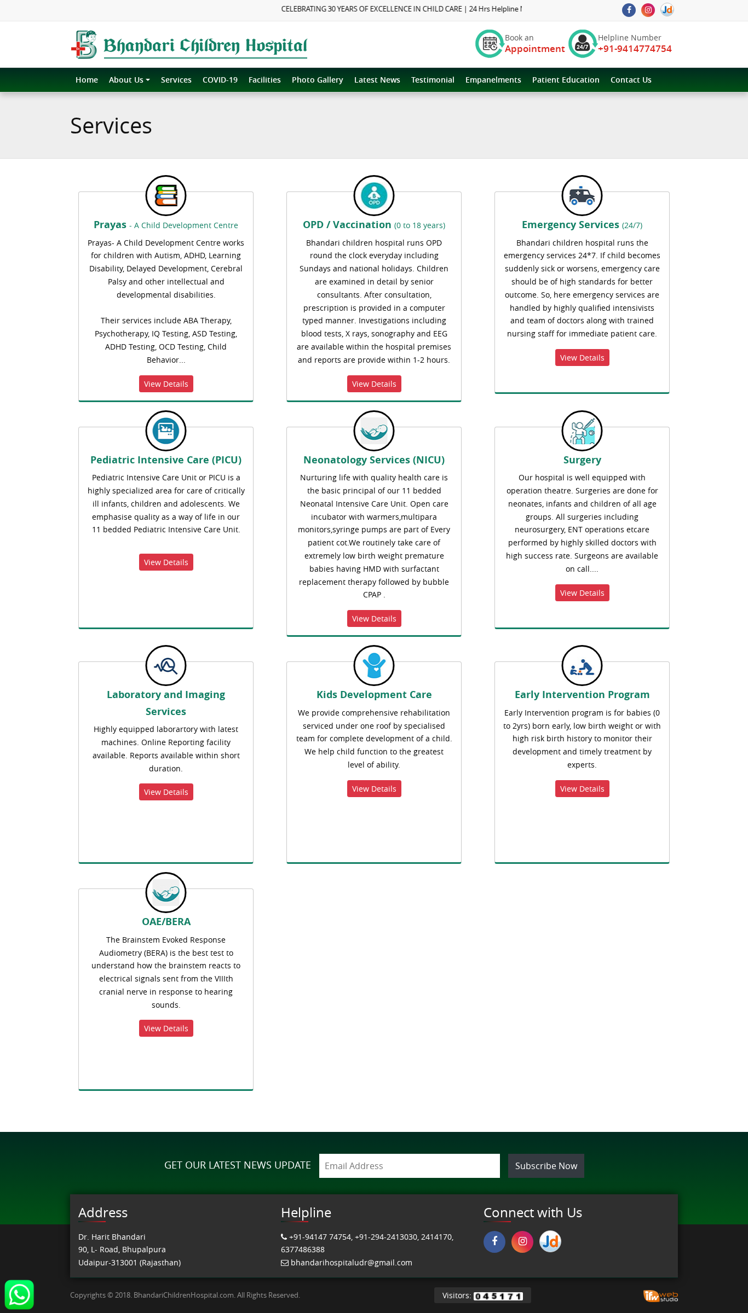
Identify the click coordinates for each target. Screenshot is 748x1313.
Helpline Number (629, 43)
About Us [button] (126, 79)
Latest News (377, 79)
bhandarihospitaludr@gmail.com (351, 1262)
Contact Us (631, 79)
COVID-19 (220, 79)
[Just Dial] (667, 9)
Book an (520, 43)
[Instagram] (648, 10)
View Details (166, 384)
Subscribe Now (546, 1166)
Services (176, 79)
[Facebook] (629, 10)
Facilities (265, 79)
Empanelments (493, 79)
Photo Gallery (317, 79)
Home (87, 79)
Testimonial (432, 79)
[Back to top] (717, 1282)
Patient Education (566, 79)
